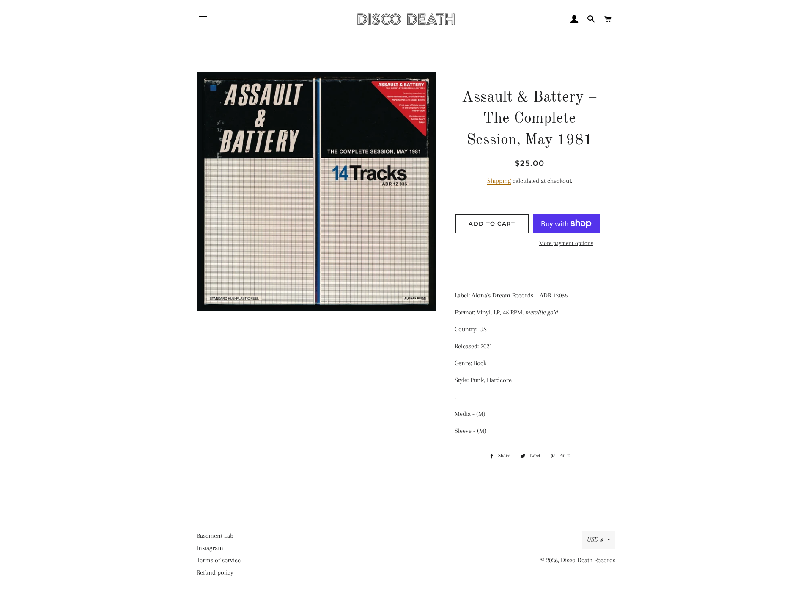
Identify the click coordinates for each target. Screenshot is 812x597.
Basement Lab (215, 535)
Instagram (210, 548)
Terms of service (219, 560)
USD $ (595, 539)
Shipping (499, 180)
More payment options (566, 243)
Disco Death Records (588, 560)
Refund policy (215, 572)
